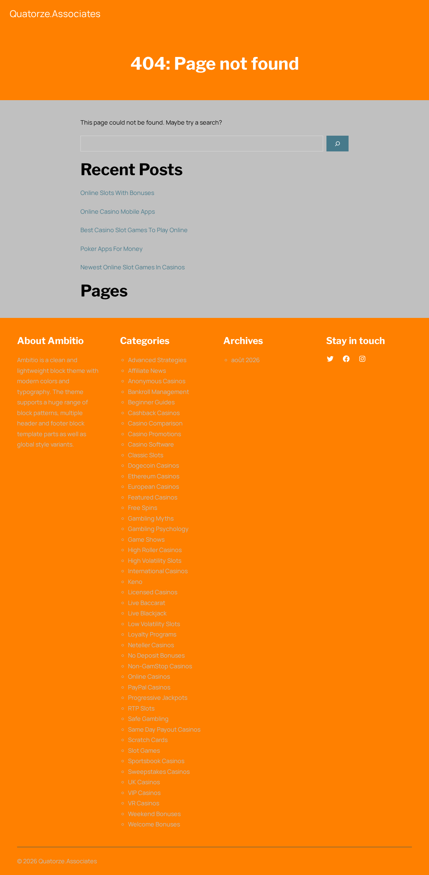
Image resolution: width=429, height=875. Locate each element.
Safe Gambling (148, 719)
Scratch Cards (148, 740)
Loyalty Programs (152, 634)
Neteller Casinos (151, 645)
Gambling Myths (151, 518)
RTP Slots (141, 708)
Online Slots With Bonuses (117, 193)
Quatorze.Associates (55, 13)
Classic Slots (145, 455)
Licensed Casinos (152, 592)
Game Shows (146, 539)
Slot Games (144, 750)
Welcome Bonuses (154, 824)
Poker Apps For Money (111, 249)
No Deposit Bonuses (156, 655)
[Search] (337, 143)
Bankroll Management (158, 392)
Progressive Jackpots (157, 697)
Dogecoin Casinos (153, 465)
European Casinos (153, 486)
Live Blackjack (147, 613)
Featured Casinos (152, 497)
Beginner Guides (151, 402)
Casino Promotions (154, 434)
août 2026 (245, 360)
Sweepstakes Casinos (159, 771)
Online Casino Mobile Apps (117, 211)
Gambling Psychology (158, 529)
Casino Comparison (155, 423)
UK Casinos (144, 782)
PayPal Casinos (149, 687)
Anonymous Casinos (156, 381)
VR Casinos (143, 803)
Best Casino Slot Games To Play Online (134, 230)
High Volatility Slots (154, 560)
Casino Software (151, 444)
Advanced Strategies (157, 360)
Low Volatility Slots (154, 624)
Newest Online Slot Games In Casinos (132, 267)
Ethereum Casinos (153, 476)
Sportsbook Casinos (156, 761)
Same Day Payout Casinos (164, 729)
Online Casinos (149, 676)
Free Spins (142, 507)
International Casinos (158, 571)
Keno (135, 582)
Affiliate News (147, 370)
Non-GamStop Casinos (160, 666)
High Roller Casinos (155, 550)
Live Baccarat (146, 603)
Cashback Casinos (154, 413)
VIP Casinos (144, 793)
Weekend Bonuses (154, 814)
